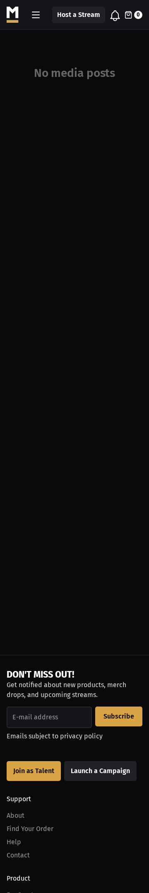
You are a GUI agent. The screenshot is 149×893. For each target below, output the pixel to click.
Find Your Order (30, 829)
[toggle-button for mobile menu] (36, 15)
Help (14, 842)
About (15, 815)
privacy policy (81, 736)
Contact (18, 855)
